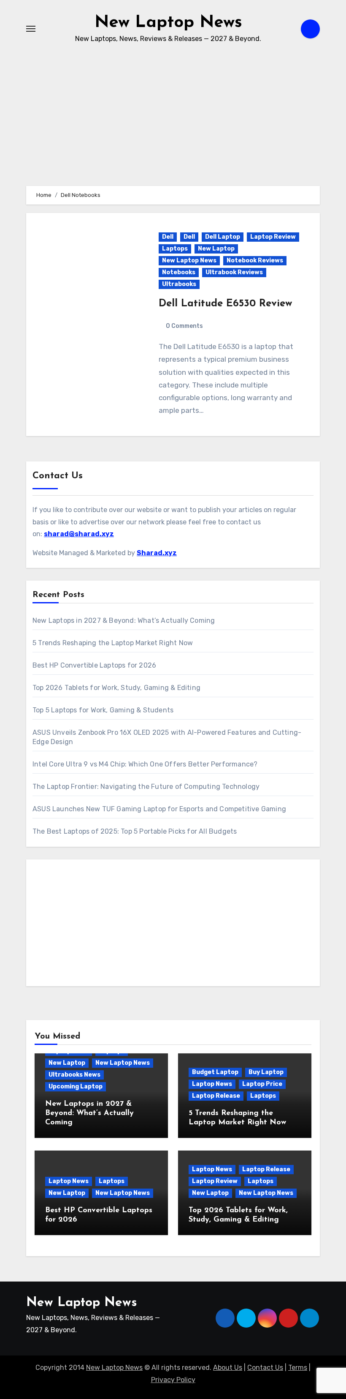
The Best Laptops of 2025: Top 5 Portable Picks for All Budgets (134, 831)
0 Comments (184, 326)
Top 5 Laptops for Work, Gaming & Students (102, 710)
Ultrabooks (179, 284)
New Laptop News (168, 22)
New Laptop (216, 248)
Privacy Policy (173, 1380)
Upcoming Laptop (76, 1086)
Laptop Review (273, 236)
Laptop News (212, 1084)
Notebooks (178, 272)
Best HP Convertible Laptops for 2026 (94, 665)
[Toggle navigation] (30, 29)
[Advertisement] (174, 925)
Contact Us (265, 1368)
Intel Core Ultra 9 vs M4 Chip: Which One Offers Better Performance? (144, 764)
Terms (297, 1368)
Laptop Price (262, 1084)
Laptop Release (216, 1095)
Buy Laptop (266, 1072)
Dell (167, 236)
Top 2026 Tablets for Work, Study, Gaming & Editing (116, 688)
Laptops (175, 248)
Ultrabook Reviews (234, 272)
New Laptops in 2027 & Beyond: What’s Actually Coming (123, 620)
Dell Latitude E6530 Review (225, 304)
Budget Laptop (215, 1072)
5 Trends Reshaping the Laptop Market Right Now (112, 643)
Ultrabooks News (74, 1074)
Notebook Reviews (255, 260)
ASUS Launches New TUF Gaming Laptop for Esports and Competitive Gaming (159, 809)
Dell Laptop (222, 236)
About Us (227, 1368)
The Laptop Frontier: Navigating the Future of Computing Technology (146, 787)
